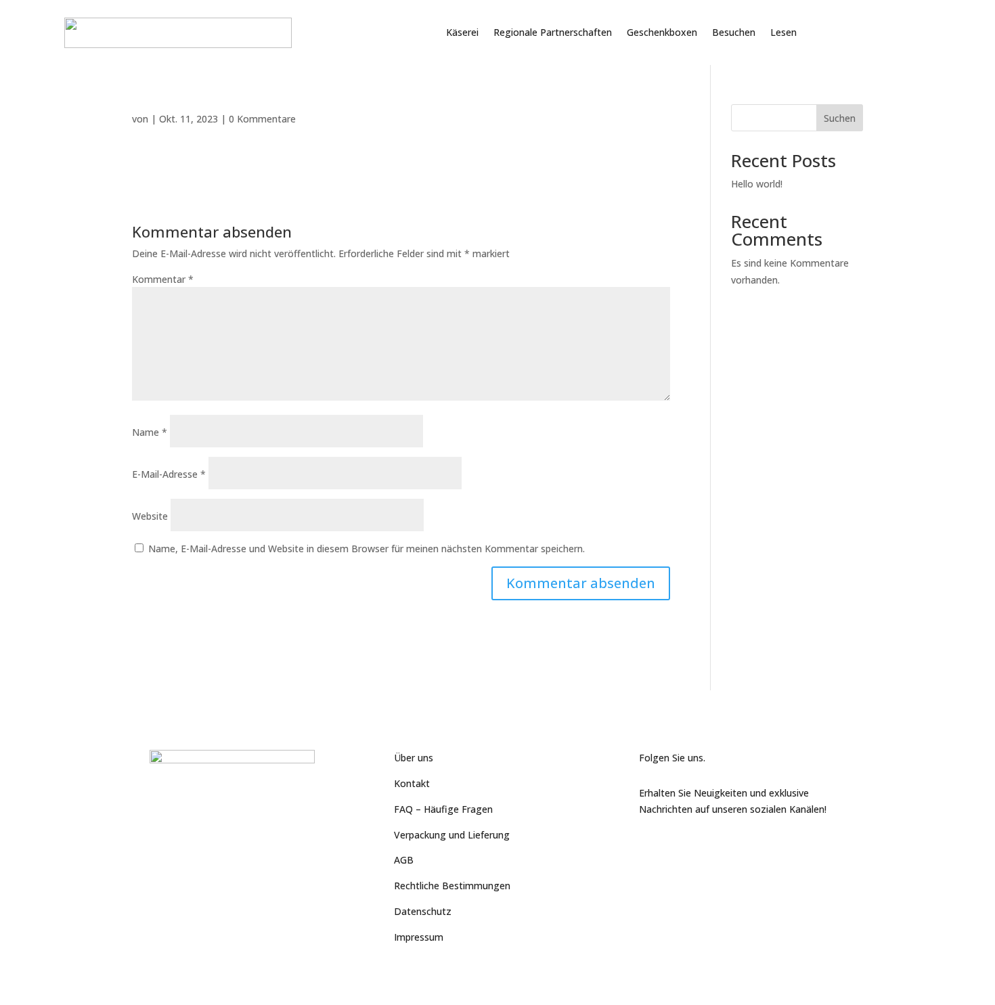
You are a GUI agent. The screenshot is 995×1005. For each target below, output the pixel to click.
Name (149, 432)
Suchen (840, 118)
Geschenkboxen (662, 32)
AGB (404, 859)
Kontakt (412, 783)
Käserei (462, 32)
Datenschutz (422, 911)
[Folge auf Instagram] (704, 844)
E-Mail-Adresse (169, 474)
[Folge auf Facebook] (650, 844)
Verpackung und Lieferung (452, 834)
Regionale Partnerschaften (552, 32)
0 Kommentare (262, 118)
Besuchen (733, 32)
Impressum (418, 937)
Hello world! (756, 183)
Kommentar (163, 279)
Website (150, 516)
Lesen (783, 32)
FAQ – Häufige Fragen (443, 809)
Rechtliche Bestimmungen (452, 885)
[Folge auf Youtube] (677, 844)
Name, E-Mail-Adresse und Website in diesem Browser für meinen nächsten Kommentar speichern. (366, 548)
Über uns (413, 757)
